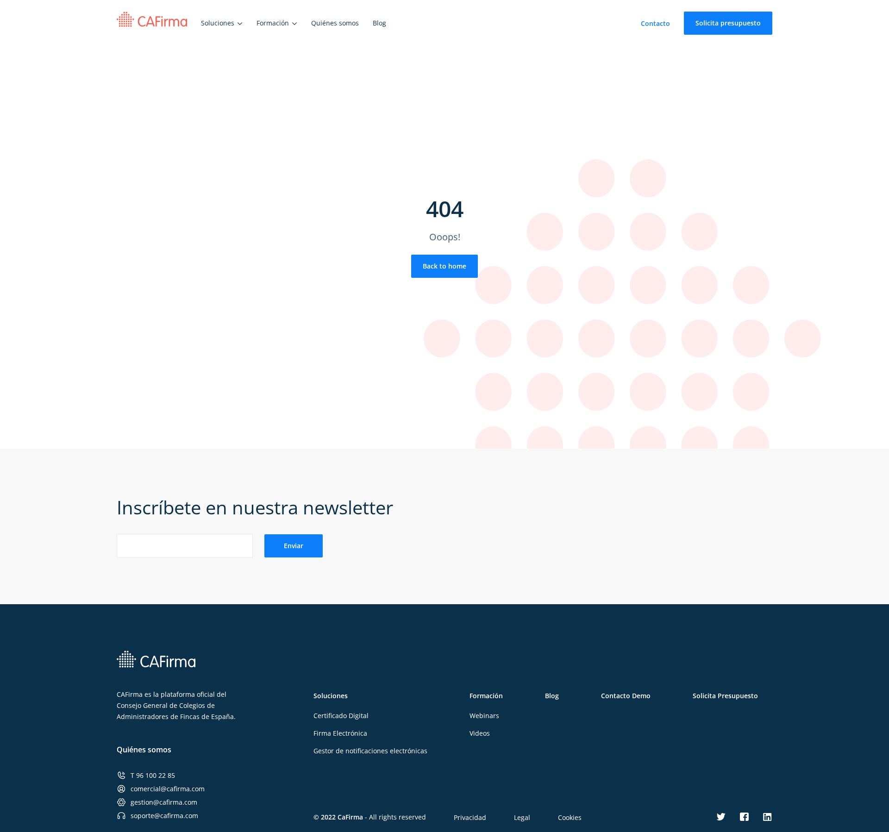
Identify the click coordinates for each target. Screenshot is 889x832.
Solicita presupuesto (728, 23)
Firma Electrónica (340, 733)
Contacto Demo (626, 695)
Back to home (444, 266)
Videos (480, 733)
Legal (522, 817)
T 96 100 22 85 (153, 775)
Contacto (655, 23)
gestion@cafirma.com (164, 802)
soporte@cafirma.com (164, 815)
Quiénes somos (144, 749)
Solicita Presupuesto (725, 695)
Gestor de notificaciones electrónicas (370, 750)
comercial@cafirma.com (168, 788)
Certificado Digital (341, 715)
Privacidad (470, 817)
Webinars (484, 715)
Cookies (570, 817)
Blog (552, 695)
